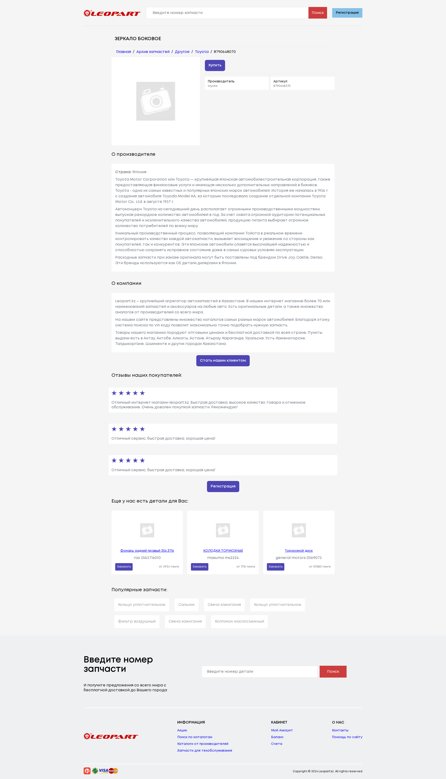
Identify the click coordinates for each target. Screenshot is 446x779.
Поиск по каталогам (194, 737)
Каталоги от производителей (202, 744)
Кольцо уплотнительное (141, 605)
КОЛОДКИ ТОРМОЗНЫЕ (223, 550)
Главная (123, 52)
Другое (182, 52)
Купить (215, 65)
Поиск (318, 13)
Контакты (340, 730)
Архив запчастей (153, 52)
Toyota (202, 52)
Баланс (277, 737)
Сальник (186, 605)
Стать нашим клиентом (223, 360)
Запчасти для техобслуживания (204, 750)
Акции (182, 730)
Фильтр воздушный (137, 621)
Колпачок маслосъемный (239, 621)
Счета (276, 744)
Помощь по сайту (347, 737)
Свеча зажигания (224, 605)
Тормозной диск (299, 550)
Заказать (124, 566)
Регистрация (347, 12)
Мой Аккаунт (282, 730)
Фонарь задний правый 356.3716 (147, 550)
